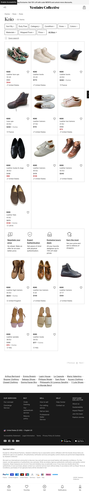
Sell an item (44, 411)
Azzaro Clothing (75, 379)
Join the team (77, 414)
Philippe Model (45, 379)
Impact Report (77, 410)
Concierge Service (8, 406)
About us (75, 404)
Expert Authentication (33, 241)
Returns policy (27, 417)
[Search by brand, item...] (4, 7)
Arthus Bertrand (12, 376)
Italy (43, 477)
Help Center (60, 402)
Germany (32, 477)
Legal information (28, 436)
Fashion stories (78, 417)
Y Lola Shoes (77, 382)
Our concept (8, 402)
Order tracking (27, 403)
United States (24, 477)
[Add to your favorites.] (28, 72)
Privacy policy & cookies (51, 436)
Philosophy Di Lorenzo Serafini (54, 382)
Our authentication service (29, 410)
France (5, 477)
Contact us (60, 405)
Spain (38, 477)
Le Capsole (59, 376)
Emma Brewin (29, 376)
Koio (14, 14)
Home (7, 14)
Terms (39, 436)
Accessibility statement (12, 436)
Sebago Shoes (28, 379)
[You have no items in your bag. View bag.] (84, 7)
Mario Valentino (74, 376)
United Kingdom (13, 477)
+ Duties (67, 80)
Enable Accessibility (8, 2)
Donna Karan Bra (29, 382)
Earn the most (73, 240)
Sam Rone (60, 379)
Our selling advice (44, 406)
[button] (84, 7)
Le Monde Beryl (44, 385)
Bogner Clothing (11, 379)
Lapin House (45, 376)
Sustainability (77, 407)
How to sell (44, 402)
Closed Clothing (10, 382)
